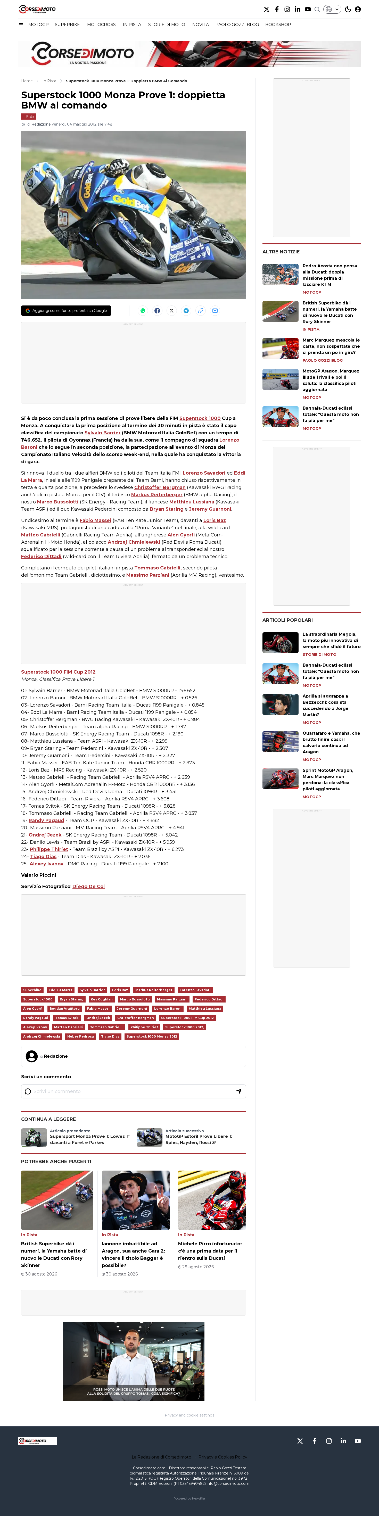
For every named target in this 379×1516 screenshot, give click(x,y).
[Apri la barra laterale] (21, 25)
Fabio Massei (95, 520)
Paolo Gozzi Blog (323, 360)
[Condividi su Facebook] (157, 310)
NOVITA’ (200, 24)
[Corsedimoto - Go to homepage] (37, 1441)
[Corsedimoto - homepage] (44, 9)
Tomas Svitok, (67, 1018)
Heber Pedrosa (80, 1036)
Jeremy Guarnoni (210, 509)
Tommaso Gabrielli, (158, 568)
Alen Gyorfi (181, 535)
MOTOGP (38, 24)
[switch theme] (348, 9)
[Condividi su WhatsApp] (143, 310)
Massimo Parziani (147, 575)
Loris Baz (214, 520)
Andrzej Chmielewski (134, 542)
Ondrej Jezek (45, 835)
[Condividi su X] (172, 310)
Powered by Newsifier (189, 1498)
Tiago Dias (43, 856)
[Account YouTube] (308, 9)
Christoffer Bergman (160, 487)
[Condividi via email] (215, 310)
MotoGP (312, 292)
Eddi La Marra (60, 990)
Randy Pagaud (46, 820)
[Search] (317, 9)
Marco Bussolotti (58, 502)
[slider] (128, 1397)
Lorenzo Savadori (204, 473)
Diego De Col (88, 886)
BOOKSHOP (278, 24)
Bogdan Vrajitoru (65, 1008)
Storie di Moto (319, 654)
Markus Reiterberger (157, 495)
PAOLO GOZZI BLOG (237, 24)
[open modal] (358, 9)
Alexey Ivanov (46, 864)
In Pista (28, 116)
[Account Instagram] (287, 9)
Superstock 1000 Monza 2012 (152, 1036)
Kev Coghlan (102, 999)
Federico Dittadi (41, 556)
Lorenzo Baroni (168, 1008)
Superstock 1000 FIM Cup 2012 (58, 672)
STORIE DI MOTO (167, 24)
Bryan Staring (167, 509)
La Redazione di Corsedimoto (161, 1457)
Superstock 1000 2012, (184, 1027)
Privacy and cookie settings (189, 1415)
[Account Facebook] (277, 9)
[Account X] (266, 9)
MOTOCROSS (102, 24)
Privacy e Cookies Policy (223, 1457)
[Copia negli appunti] (200, 310)
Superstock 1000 (200, 418)
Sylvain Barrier (103, 433)
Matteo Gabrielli (40, 535)
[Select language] (332, 9)
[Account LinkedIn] (297, 9)
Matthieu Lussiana (191, 502)
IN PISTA (132, 24)
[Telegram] (186, 310)
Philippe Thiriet (49, 849)
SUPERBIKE (68, 24)
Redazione (41, 124)
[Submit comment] (239, 1091)
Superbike (32, 990)
